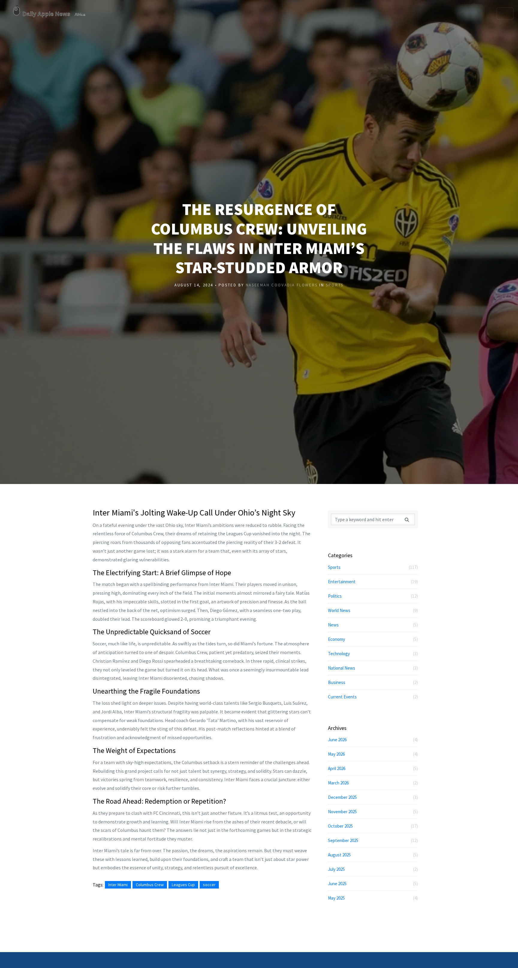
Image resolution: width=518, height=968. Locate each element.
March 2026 (373, 783)
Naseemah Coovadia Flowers (282, 285)
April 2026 (373, 768)
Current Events (373, 697)
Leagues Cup (183, 884)
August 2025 (373, 855)
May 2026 (373, 754)
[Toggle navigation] (505, 13)
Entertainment (373, 581)
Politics (373, 596)
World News (373, 610)
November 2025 (373, 811)
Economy (373, 639)
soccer (209, 884)
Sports (335, 285)
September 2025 (373, 840)
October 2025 (373, 826)
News (373, 625)
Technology (373, 653)
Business (373, 682)
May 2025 (373, 898)
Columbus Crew (150, 884)
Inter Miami (118, 884)
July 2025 (373, 869)
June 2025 (373, 883)
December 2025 (373, 797)
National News (373, 668)
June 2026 (373, 739)
